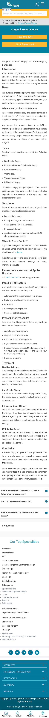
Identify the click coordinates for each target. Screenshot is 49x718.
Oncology (6, 577)
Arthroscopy (7, 603)
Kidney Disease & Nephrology (15, 573)
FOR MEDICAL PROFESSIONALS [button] (17, 672)
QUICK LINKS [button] (9, 685)
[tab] (24, 665)
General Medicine (10, 561)
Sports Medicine (9, 589)
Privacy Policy (27, 707)
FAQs (17, 707)
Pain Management (10, 608)
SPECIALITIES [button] (9, 665)
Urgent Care (7, 622)
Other (4, 594)
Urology (6, 630)
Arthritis (5, 600)
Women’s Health (9, 639)
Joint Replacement (10, 597)
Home (5, 20)
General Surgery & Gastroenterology (18, 565)
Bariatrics (6, 548)
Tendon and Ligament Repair (14, 592)
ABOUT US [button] (8, 691)
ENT (4, 557)
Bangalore (15, 20)
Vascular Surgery (10, 626)
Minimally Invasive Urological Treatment (19, 636)
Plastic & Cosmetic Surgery (14, 618)
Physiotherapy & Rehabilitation (15, 612)
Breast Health (8, 23)
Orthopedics (7, 585)
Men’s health (7, 634)
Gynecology (7, 569)
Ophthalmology (9, 581)
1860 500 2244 (12, 277)
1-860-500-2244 (25, 37)
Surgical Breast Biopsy (27, 23)
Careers (10, 707)
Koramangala (29, 20)
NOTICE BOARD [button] (10, 678)
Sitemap (38, 707)
